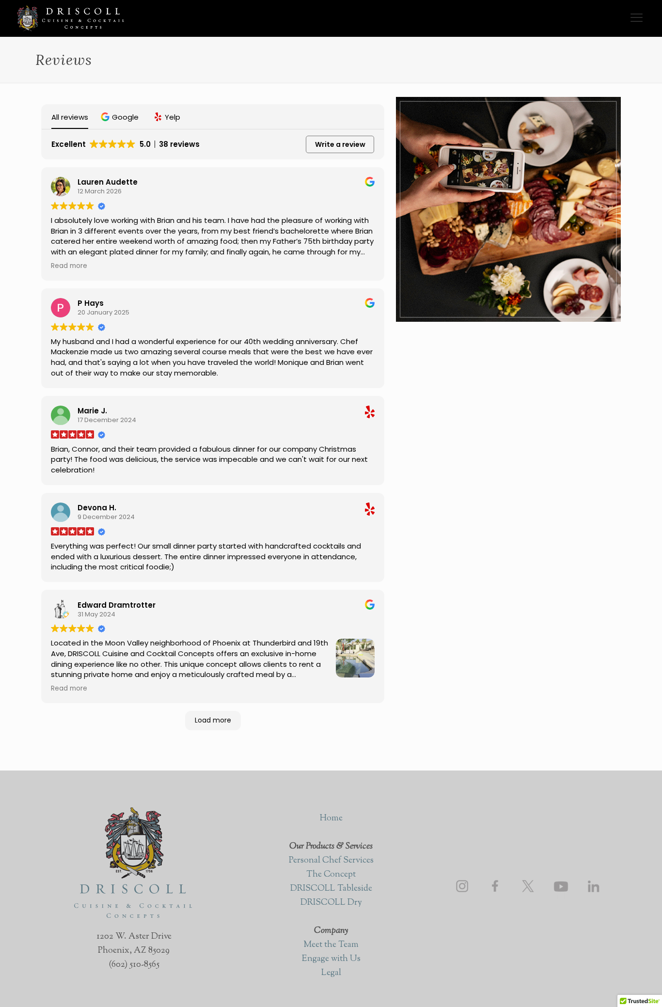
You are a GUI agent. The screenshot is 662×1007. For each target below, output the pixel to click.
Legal (331, 973)
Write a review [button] (340, 144)
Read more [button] (69, 266)
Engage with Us (331, 959)
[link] (462, 886)
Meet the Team (331, 945)
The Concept (331, 874)
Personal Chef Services (331, 860)
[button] (121, 117)
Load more (213, 720)
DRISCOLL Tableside (331, 888)
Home (331, 818)
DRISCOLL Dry (331, 903)
